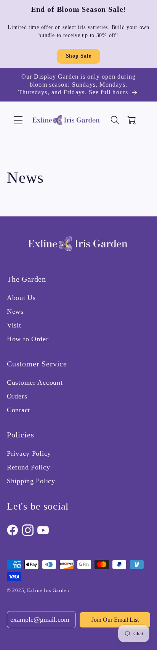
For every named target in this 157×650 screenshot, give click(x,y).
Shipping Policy (31, 481)
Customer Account (35, 382)
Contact (18, 410)
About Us (21, 298)
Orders (17, 396)
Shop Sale (78, 56)
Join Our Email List (115, 619)
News (15, 311)
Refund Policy (28, 467)
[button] (18, 120)
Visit (14, 325)
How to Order (28, 339)
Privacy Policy (29, 453)
